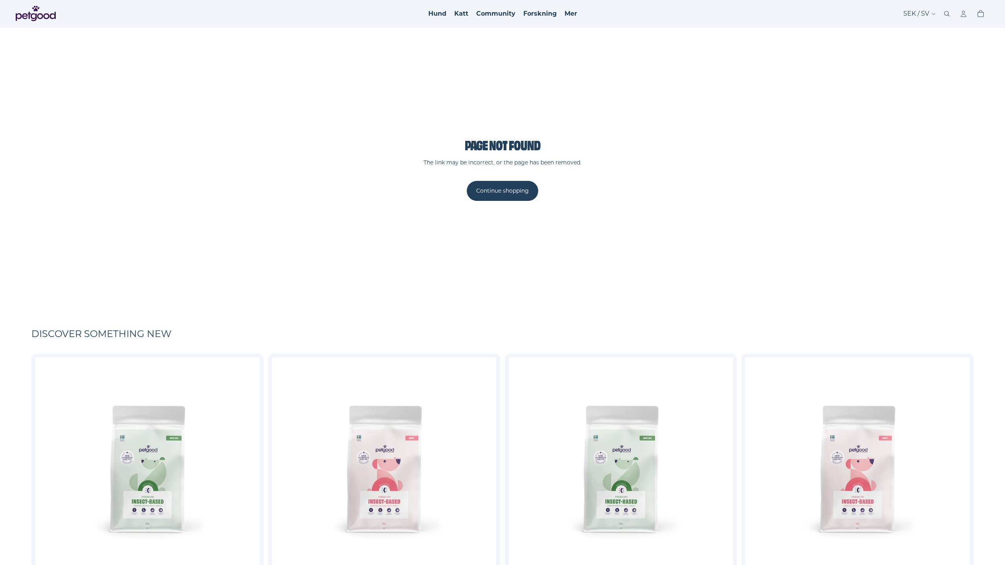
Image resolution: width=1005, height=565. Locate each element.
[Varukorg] (980, 13)
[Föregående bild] (47, 469)
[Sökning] (947, 13)
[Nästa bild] (247, 469)
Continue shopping (502, 190)
